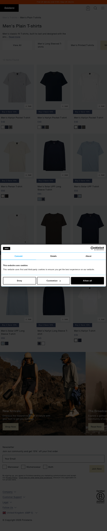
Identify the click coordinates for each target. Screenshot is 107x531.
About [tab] (88, 256)
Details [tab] (53, 256)
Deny (19, 281)
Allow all (87, 281)
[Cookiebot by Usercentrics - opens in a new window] (92, 248)
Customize (52, 281)
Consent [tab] (18, 256)
